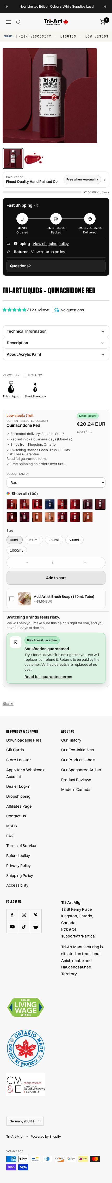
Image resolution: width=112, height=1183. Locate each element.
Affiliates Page (19, 806)
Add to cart (56, 577)
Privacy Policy (18, 865)
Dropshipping (18, 796)
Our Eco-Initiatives (77, 749)
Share (8, 703)
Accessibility (17, 885)
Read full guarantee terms (27, 458)
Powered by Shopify (46, 1136)
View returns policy (48, 251)
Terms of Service (21, 845)
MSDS (11, 825)
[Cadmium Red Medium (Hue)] (12, 504)
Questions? (20, 265)
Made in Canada (76, 789)
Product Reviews (76, 779)
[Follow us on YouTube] (12, 927)
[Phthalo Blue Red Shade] (50, 504)
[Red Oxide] (37, 517)
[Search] (18, 22)
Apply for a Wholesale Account (26, 773)
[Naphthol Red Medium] (37, 504)
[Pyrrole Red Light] (62, 504)
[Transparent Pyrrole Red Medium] (75, 517)
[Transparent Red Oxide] (87, 517)
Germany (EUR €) (22, 1121)
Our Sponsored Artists (81, 769)
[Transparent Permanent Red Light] (62, 517)
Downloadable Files (23, 740)
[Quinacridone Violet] (24, 517)
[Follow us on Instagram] (24, 915)
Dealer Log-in (18, 786)
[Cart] (103, 22)
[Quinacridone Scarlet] (12, 517)
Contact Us (16, 815)
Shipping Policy (19, 875)
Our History (71, 740)
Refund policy (18, 855)
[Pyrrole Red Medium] (75, 504)
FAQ (10, 835)
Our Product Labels (78, 759)
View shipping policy (51, 243)
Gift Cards (15, 749)
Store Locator (18, 759)
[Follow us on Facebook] (12, 915)
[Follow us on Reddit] (35, 927)
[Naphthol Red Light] (24, 504)
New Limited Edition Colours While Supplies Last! (57, 6)
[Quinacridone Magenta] (87, 504)
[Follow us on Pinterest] (35, 915)
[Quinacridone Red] (100, 504)
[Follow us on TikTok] (24, 927)
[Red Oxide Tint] (50, 517)
